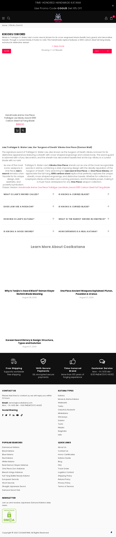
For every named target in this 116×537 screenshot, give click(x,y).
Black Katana (8, 451)
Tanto (60, 406)
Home (4, 25)
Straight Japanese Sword (14, 486)
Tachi (60, 424)
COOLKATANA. (24, 532)
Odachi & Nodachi (66, 409)
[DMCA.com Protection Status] (9, 522)
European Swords (10, 479)
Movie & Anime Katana (68, 399)
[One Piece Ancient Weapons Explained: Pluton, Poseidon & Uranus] (86, 270)
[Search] (8, 18)
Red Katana (7, 458)
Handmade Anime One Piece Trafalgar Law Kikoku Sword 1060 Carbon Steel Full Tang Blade (20, 118)
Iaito (60, 434)
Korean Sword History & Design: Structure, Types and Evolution (29, 342)
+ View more (58, 46)
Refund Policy (64, 479)
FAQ (60, 465)
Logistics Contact (66, 472)
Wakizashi (62, 402)
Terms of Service (66, 486)
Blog (60, 461)
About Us (62, 447)
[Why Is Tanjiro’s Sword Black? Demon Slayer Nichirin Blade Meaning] (29, 270)
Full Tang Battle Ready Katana (16, 475)
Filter (6, 51)
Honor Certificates (66, 454)
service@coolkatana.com (20, 402)
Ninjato (61, 427)
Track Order (63, 468)
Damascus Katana (10, 447)
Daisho (61, 420)
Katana (61, 395)
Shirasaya (62, 417)
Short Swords (8, 483)
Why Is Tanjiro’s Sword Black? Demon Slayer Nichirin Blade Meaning (29, 292)
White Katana (8, 461)
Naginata (62, 431)
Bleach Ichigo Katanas (12, 472)
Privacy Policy (64, 483)
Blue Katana (7, 454)
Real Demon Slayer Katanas (15, 465)
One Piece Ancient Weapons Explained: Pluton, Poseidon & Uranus (86, 292)
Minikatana (63, 413)
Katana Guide (64, 458)
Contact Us (63, 451)
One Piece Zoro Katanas (13, 468)
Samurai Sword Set (11, 490)
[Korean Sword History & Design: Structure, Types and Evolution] (29, 320)
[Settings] (106, 18)
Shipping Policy (65, 475)
